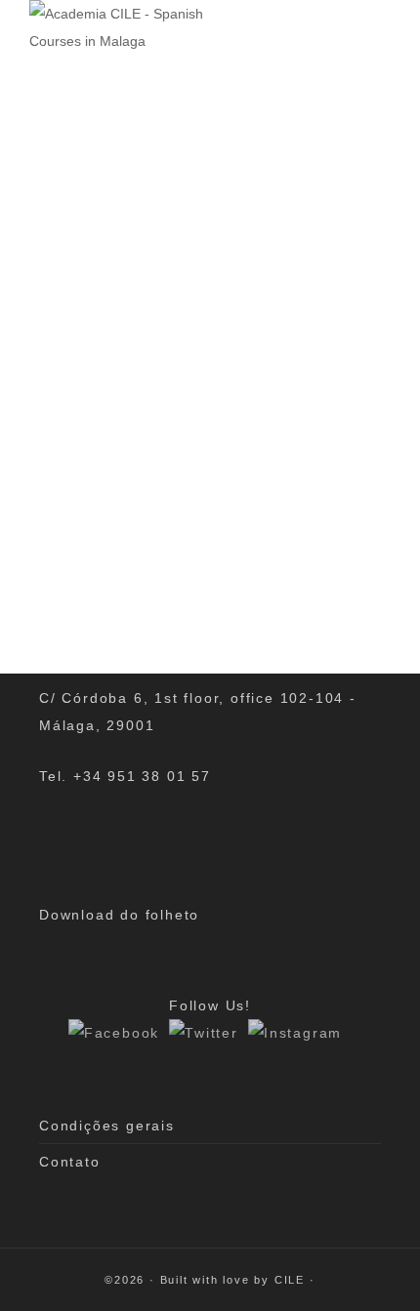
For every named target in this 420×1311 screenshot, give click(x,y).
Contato (70, 1161)
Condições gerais (107, 1125)
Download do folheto (119, 914)
